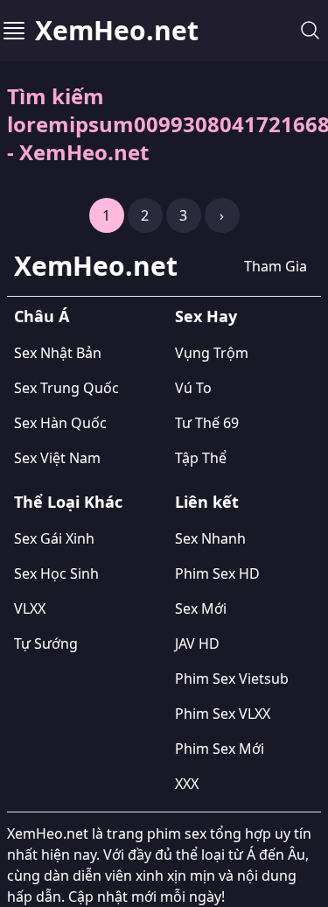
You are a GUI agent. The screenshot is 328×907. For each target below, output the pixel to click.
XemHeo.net (117, 30)
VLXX (29, 608)
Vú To (193, 387)
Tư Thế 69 (207, 422)
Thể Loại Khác (68, 501)
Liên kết (207, 501)
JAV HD (197, 643)
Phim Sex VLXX (222, 713)
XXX (187, 783)
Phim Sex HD (217, 573)
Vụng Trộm (211, 352)
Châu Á (41, 316)
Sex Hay (206, 316)
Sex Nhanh (210, 538)
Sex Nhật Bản (57, 352)
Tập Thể (201, 458)
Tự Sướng (46, 643)
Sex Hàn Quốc (60, 422)
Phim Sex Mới (219, 748)
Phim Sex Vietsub (232, 678)
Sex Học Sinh (56, 573)
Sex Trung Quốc (66, 387)
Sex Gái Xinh (54, 538)
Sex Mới (201, 608)
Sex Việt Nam (57, 458)
